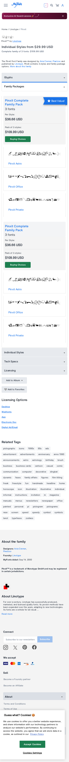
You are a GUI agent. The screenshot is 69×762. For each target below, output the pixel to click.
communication (10, 471)
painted (7, 506)
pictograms (52, 506)
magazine (54, 495)
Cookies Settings (32, 752)
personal (19, 506)
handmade (37, 483)
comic (60, 466)
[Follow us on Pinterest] (26, 647)
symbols (59, 512)
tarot (5, 518)
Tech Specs (11, 361)
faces (18, 477)
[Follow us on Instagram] (6, 647)
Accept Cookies (32, 744)
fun (27, 483)
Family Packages (14, 86)
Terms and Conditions (15, 703)
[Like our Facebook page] (35, 647)
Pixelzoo (56, 61)
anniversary (44, 454)
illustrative (45, 489)
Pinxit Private (16, 210)
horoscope (8, 489)
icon (20, 489)
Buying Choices (18, 139)
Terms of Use (10, 708)
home (62, 483)
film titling (57, 477)
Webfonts (7, 411)
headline (51, 483)
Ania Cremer (46, 61)
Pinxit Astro (15, 163)
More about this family (20, 66)
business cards (23, 466)
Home (5, 29)
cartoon (39, 466)
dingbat (54, 471)
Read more (7, 614)
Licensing (10, 370)
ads (47, 448)
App (4, 417)
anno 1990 (59, 454)
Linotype (14, 29)
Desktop (6, 406)
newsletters (32, 501)
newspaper (47, 501)
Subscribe (45, 639)
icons (21, 448)
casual (50, 466)
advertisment (9, 454)
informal (7, 495)
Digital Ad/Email (10, 427)
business (7, 466)
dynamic (7, 477)
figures (44, 477)
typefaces (17, 518)
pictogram (38, 506)
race (5, 512)
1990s (31, 448)
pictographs (9, 448)
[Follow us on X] (16, 647)
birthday (50, 460)
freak (5, 483)
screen (14, 512)
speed (25, 512)
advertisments (27, 454)
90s (40, 448)
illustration (31, 489)
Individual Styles (14, 352)
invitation (35, 495)
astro (25, 460)
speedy (36, 512)
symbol (47, 512)
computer (27, 471)
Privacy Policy (37, 734)
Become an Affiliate (13, 685)
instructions (21, 495)
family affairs (31, 477)
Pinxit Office (15, 187)
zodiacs (29, 518)
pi (28, 506)
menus (18, 501)
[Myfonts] (17, 6)
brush (60, 460)
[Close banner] (63, 16)
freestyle (16, 483)
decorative (41, 471)
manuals (7, 501)
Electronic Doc (9, 422)
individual (59, 489)
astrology (37, 460)
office (60, 501)
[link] (57, 5)
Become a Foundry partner (17, 679)
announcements (11, 460)
